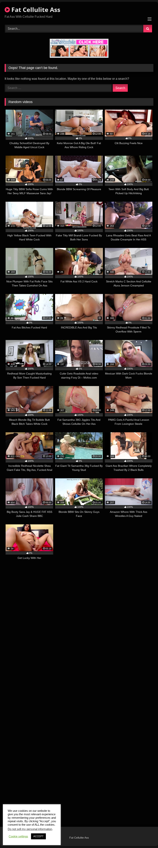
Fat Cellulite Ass (35, 9)
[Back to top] (146, 836)
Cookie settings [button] (18, 836)
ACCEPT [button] (38, 836)
